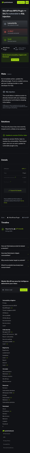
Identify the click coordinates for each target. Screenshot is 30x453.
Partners (5, 388)
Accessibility (6, 444)
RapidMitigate (7, 308)
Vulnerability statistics (9, 402)
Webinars (6, 400)
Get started (15, 59)
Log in (4, 325)
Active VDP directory (10, 334)
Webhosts (6, 374)
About (4, 409)
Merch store (6, 416)
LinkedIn (5, 421)
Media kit (5, 418)
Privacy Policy (6, 440)
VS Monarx (6, 313)
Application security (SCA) (10, 305)
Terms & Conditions (8, 447)
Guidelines (5, 355)
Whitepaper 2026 (8, 393)
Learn (5, 357)
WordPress (6, 379)
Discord (5, 362)
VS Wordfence (7, 318)
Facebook (5, 424)
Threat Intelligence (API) (9, 310)
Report (5, 360)
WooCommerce (7, 381)
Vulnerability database (9, 390)
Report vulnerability (8, 336)
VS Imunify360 (7, 315)
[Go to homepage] (15, 431)
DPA (4, 437)
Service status (7, 323)
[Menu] (27, 2)
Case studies (7, 397)
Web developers (7, 371)
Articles (5, 395)
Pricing (5, 303)
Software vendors (7, 376)
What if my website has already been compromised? (12, 266)
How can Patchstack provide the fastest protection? (13, 247)
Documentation (7, 320)
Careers (5, 413)
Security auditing (7, 339)
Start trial (21, 2)
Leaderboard (6, 353)
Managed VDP (7, 332)
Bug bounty (6, 350)
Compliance (7, 411)
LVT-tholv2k (19, 229)
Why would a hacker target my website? (13, 260)
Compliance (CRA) (8, 341)
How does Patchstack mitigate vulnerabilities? (10, 254)
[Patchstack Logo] (7, 2)
